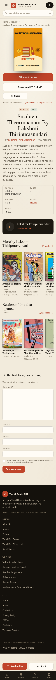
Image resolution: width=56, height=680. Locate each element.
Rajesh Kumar (9, 582)
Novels (14, 22)
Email (5, 436)
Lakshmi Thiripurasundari (21, 139)
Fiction (5, 534)
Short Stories (8, 549)
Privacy (5, 647)
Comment (7, 387)
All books (6, 524)
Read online (30, 77)
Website (6, 449)
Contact (30, 647)
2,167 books (44, 313)
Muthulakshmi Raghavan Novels (18, 587)
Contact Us (7, 610)
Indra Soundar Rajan (12, 562)
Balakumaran (9, 577)
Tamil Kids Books (10, 539)
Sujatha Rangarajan (12, 572)
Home (5, 22)
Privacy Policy (9, 615)
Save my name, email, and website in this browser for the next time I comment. (30, 462)
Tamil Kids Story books (13, 544)
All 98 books (22, 228)
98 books (46, 246)
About (5, 605)
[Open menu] (5, 5)
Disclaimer (7, 625)
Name (6, 424)
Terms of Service (10, 630)
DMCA (5, 620)
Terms (14, 647)
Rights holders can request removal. (38, 102)
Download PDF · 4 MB (30, 87)
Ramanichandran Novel (14, 567)
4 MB (43, 666)
